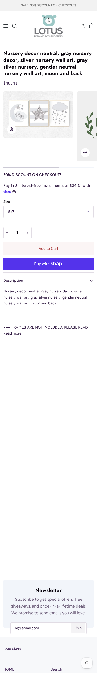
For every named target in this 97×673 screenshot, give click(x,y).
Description (13, 280)
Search (56, 669)
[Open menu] (4, 26)
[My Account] (81, 26)
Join (78, 628)
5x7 (11, 211)
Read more (12, 333)
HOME (8, 669)
